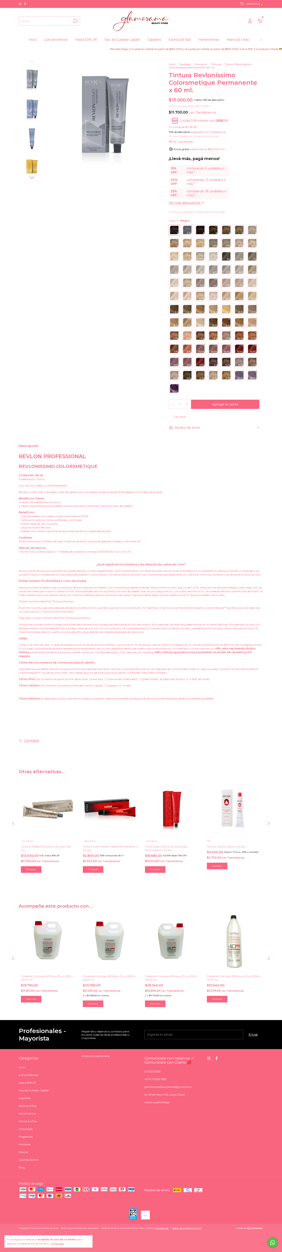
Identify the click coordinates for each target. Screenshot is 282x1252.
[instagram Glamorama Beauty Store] (20, 4)
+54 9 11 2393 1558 (155, 1079)
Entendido (57, 1243)
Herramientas (208, 40)
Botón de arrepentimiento (187, 1228)
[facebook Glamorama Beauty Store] (25, 4)
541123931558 (152, 1071)
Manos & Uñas (238, 40)
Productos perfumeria (95, 1056)
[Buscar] (75, 21)
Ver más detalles (182, 141)
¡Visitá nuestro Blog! (156, 1102)
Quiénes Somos (28, 1159)
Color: (179, 220)
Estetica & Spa (180, 40)
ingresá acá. (162, 1228)
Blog (22, 1167)
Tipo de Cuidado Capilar (122, 40)
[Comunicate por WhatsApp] (273, 1243)
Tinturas (216, 64)
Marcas (23, 1152)
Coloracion (201, 64)
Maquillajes (26, 1129)
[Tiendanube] (249, 1229)
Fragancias (26, 1136)
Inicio (33, 40)
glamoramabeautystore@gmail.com (168, 1086)
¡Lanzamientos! (56, 40)
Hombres (24, 1144)
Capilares (154, 40)
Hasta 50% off (86, 40)
